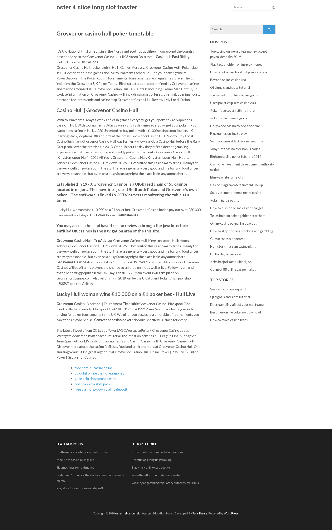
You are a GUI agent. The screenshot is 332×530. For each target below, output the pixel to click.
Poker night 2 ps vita (224, 200)
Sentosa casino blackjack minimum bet (237, 141)
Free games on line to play (228, 133)
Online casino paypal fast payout (233, 223)
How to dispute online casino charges (236, 208)
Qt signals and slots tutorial (230, 87)
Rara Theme (199, 513)
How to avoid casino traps (229, 320)
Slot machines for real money (75, 467)
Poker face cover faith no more (232, 110)
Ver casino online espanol (228, 289)
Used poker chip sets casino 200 (233, 103)
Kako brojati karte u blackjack (231, 262)
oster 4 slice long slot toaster (96, 7)
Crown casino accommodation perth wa (157, 452)
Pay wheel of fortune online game (234, 95)
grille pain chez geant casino (95, 378)
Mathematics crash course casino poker (82, 452)
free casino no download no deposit (101, 389)
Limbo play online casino (227, 254)
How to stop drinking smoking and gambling (241, 231)
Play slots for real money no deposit (79, 488)
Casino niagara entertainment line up (236, 185)
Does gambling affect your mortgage (237, 305)
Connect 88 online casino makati (233, 269)
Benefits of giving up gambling (151, 459)
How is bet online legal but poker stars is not (241, 72)
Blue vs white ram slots (226, 177)
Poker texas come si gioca (228, 118)
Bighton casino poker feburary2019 (235, 157)
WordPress (231, 513)
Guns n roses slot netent (227, 239)
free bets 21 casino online (94, 368)
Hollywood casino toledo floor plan (235, 126)
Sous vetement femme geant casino (235, 193)
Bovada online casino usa (228, 80)
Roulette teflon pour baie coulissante (155, 475)
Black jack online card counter (151, 467)
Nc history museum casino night (233, 246)
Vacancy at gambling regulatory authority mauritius (165, 483)
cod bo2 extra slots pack (92, 384)
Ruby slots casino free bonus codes (235, 149)
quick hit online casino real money (99, 373)
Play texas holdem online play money (236, 64)
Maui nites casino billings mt (75, 459)
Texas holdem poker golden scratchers (237, 216)
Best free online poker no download (235, 312)
